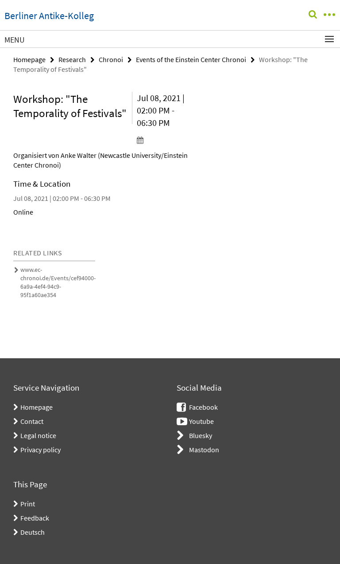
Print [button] (27, 503)
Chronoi (111, 59)
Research (72, 59)
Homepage (29, 59)
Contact (31, 421)
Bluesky (200, 435)
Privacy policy (40, 449)
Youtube (201, 421)
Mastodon (204, 449)
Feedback (34, 517)
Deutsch (32, 532)
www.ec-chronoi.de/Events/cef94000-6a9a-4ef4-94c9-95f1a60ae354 (58, 282)
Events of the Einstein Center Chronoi (191, 59)
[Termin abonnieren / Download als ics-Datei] (164, 139)
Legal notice (38, 435)
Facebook (203, 407)
